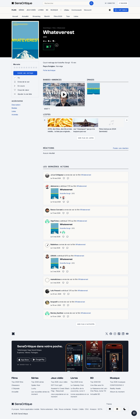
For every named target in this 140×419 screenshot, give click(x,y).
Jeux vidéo (57, 378)
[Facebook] (111, 334)
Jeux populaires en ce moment (59, 395)
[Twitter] (106, 334)
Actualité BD (95, 394)
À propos (15, 409)
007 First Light (56, 385)
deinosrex (55, 186)
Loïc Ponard (55, 291)
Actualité (15, 392)
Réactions (48, 148)
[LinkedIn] (123, 334)
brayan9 (54, 302)
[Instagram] (115, 334)
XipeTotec (55, 221)
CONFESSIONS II (117, 385)
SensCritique (47, 28)
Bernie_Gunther (57, 313)
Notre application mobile (29, 409)
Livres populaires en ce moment (80, 395)
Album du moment (117, 392)
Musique (115, 378)
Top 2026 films (17, 382)
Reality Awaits (115, 388)
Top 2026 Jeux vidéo (59, 382)
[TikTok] (119, 334)
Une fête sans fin (97, 385)
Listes (46, 114)
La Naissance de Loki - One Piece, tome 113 (99, 389)
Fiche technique (49, 70)
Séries (34, 378)
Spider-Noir (35, 385)
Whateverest (61, 28)
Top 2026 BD (95, 382)
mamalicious (56, 279)
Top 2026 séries (37, 382)
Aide (56, 409)
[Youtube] (127, 334)
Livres (74, 378)
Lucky (33, 388)
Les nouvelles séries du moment (40, 393)
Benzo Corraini (57, 210)
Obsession (16, 385)
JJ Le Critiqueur (57, 175)
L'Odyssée (15, 388)
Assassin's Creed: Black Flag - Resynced (60, 389)
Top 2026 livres (77, 382)
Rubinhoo (54, 244)
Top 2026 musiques (117, 382)
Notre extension (46, 409)
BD (92, 378)
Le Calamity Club (77, 385)
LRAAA (53, 256)
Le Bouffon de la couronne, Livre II (78, 389)
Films (54, 28)
